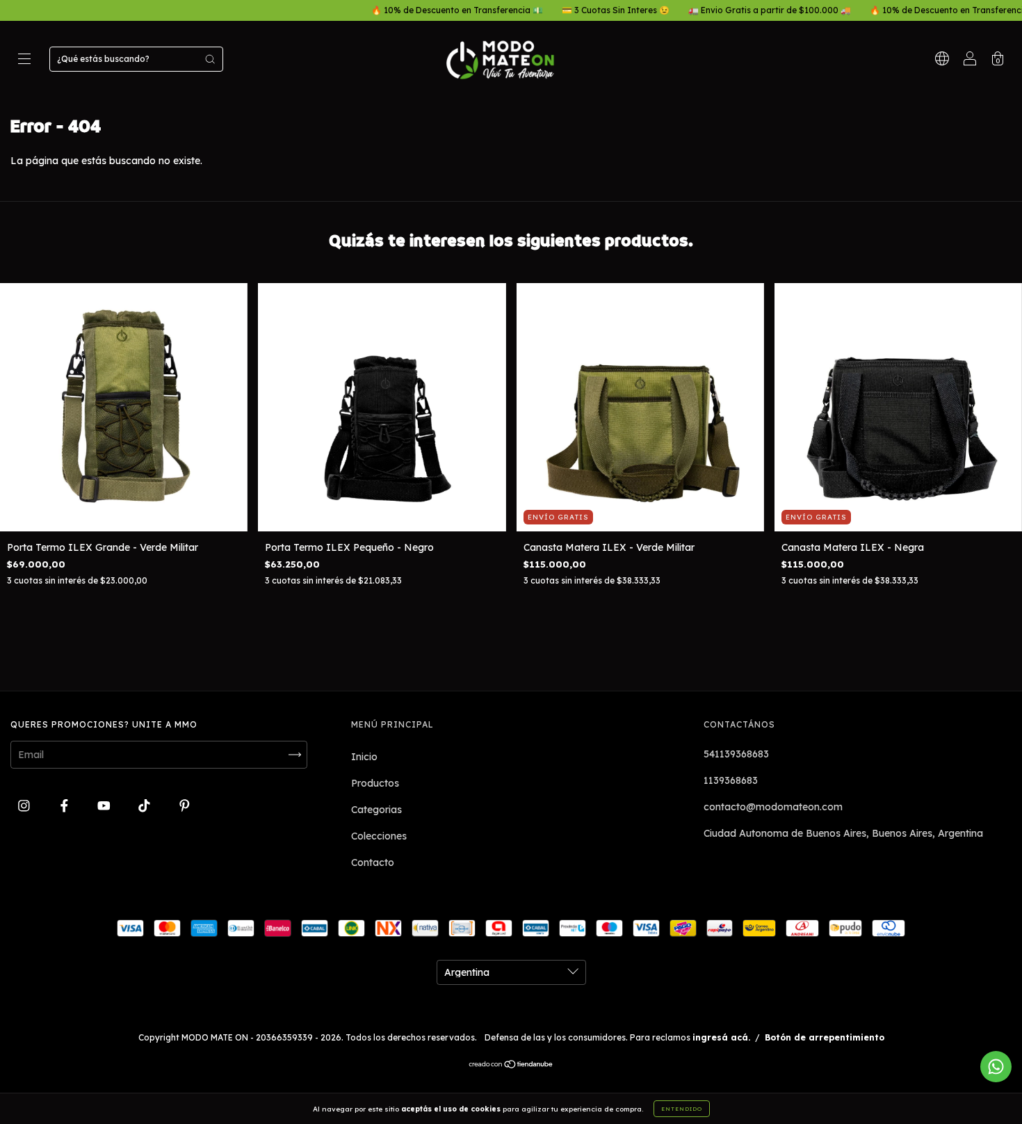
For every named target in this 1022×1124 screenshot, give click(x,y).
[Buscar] (210, 59)
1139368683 (731, 780)
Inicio (364, 756)
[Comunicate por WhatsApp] (996, 1066)
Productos (375, 783)
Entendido (681, 1108)
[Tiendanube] (511, 1065)
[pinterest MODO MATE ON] (184, 805)
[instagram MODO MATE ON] (25, 805)
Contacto (372, 862)
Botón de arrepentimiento (824, 1037)
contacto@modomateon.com (773, 807)
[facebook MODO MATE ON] (66, 805)
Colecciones (379, 836)
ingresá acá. (721, 1037)
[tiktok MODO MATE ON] (146, 805)
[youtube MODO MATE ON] (105, 805)
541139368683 (736, 754)
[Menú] (24, 60)
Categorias (376, 809)
